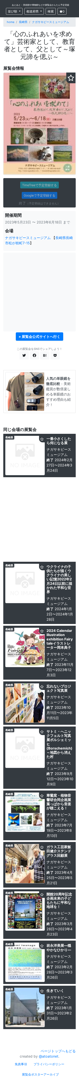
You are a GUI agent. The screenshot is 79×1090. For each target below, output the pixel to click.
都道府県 (33, 11)
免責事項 (21, 1064)
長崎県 (23, 22)
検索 (51, 11)
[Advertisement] (39, 292)
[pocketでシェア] (55, 355)
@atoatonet (48, 1056)
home (10, 22)
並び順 (13, 11)
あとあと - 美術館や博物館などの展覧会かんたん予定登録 (40, 5)
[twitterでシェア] (24, 355)
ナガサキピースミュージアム (50, 22)
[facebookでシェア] (34, 355)
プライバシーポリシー (49, 1064)
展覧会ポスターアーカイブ (40, 1074)
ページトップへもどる (58, 1051)
